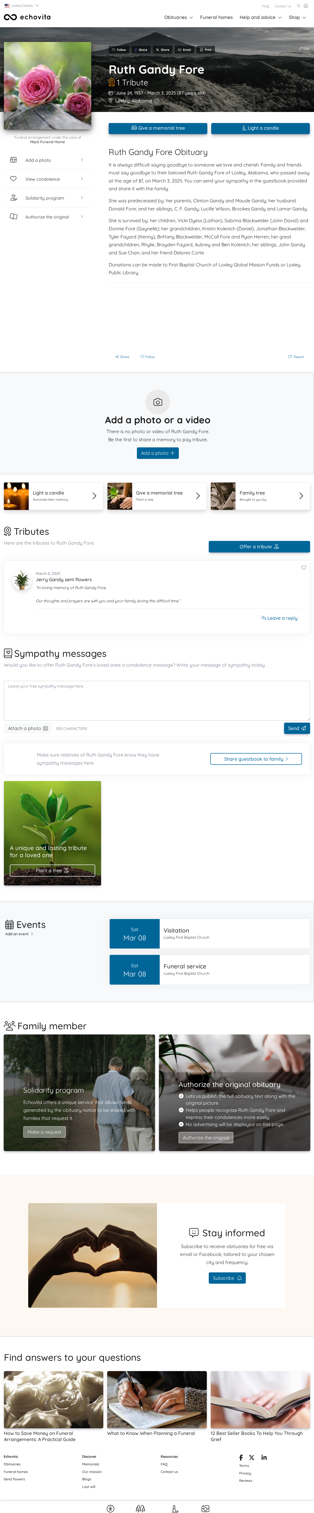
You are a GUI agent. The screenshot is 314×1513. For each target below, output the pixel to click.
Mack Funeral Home (47, 141)
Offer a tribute (256, 547)
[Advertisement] (209, 317)
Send (293, 728)
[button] (22, 5)
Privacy (245, 1473)
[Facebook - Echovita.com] (241, 1458)
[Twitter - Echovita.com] (252, 1458)
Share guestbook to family (253, 759)
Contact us (282, 6)
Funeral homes (216, 17)
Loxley (122, 101)
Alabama (142, 101)
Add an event (17, 934)
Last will (88, 1487)
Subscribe (224, 1278)
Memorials (90, 1464)
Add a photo (155, 453)
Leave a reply (282, 618)
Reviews (245, 1480)
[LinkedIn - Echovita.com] (264, 1458)
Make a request (44, 1132)
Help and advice (257, 17)
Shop (294, 17)
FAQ (265, 6)
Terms (244, 1465)
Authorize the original (206, 1138)
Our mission (92, 1472)
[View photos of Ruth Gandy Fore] (47, 85)
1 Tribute (132, 82)
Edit (306, 48)
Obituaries (175, 17)
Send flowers (14, 1479)
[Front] (27, 17)
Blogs (86, 1479)
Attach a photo (24, 728)
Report (299, 357)
